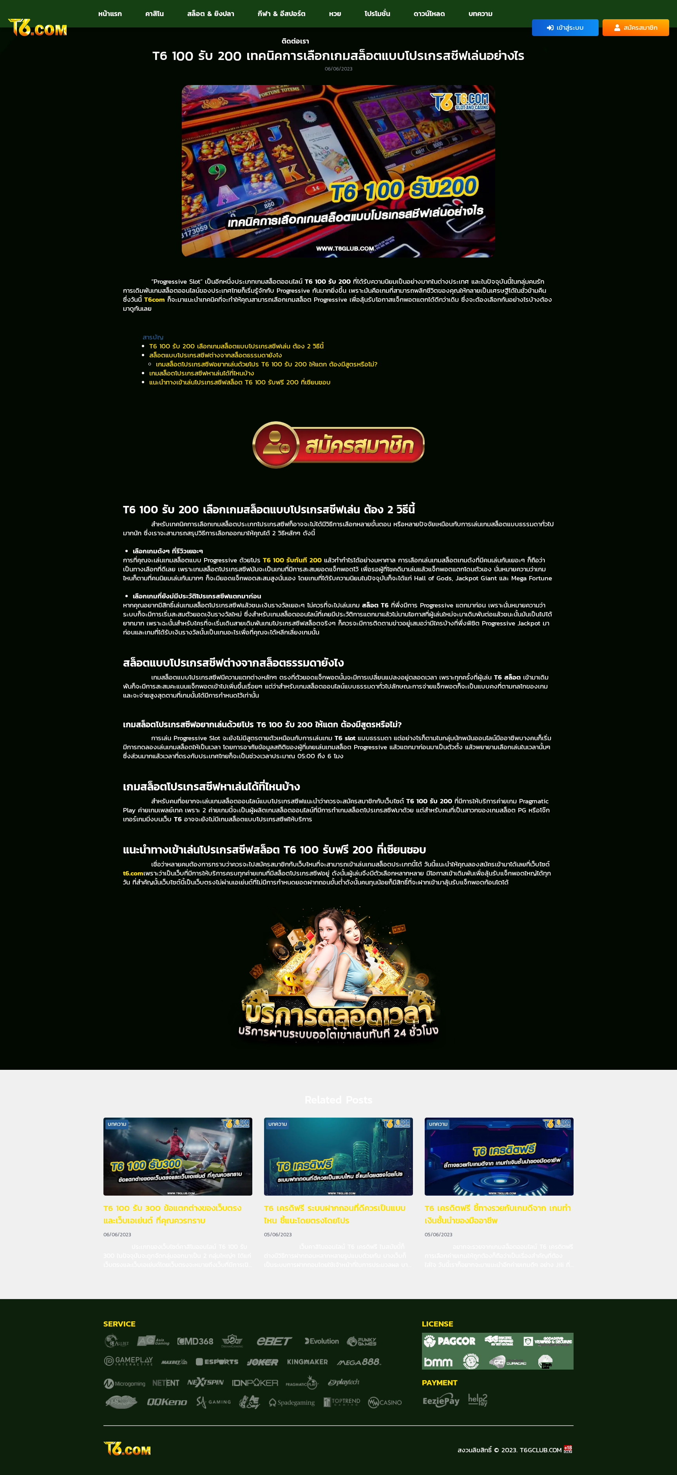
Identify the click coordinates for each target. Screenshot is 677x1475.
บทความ (480, 13)
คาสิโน (154, 13)
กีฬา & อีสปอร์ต (282, 13)
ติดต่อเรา (295, 41)
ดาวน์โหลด (429, 13)
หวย (335, 13)
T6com (154, 299)
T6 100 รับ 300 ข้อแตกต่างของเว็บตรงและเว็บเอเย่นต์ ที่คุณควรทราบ (172, 1214)
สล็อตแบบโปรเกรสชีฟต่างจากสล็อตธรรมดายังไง (215, 355)
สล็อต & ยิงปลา (210, 13)
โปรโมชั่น (377, 13)
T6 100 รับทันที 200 (292, 560)
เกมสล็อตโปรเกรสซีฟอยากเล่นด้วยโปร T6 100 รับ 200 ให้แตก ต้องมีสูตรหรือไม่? (266, 364)
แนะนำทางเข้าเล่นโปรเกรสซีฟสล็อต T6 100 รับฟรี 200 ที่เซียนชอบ (240, 382)
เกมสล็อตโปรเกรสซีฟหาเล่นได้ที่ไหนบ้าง (201, 373)
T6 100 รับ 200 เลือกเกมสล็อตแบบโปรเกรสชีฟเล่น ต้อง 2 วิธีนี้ (236, 346)
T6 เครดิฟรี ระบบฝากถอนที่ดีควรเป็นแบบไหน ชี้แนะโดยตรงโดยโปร (334, 1214)
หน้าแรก (110, 13)
